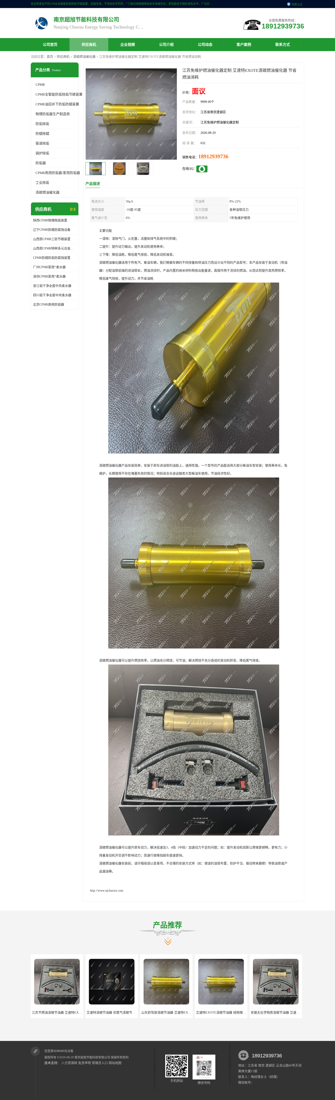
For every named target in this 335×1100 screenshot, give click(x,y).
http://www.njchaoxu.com (106, 890)
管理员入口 (100, 1063)
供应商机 (89, 45)
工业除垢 (42, 182)
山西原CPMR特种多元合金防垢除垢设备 (54, 248)
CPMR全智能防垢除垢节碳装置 (59, 94)
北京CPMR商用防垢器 (48, 304)
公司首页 (50, 45)
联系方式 (282, 45)
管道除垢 (42, 143)
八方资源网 (69, 1063)
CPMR (40, 84)
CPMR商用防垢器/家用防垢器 (58, 173)
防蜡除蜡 (42, 133)
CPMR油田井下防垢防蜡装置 (57, 104)
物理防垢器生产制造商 (53, 114)
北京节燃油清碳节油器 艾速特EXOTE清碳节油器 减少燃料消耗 (240, 1012)
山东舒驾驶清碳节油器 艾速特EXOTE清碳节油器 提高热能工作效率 (79, 1012)
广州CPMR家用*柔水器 (49, 267)
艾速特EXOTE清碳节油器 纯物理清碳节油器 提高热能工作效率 (131, 1012)
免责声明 (84, 1063)
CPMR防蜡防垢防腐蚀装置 (51, 257)
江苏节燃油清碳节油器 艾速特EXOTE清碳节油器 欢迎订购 (292, 1012)
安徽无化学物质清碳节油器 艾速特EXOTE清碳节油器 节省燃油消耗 (189, 1012)
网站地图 (115, 1063)
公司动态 (205, 45)
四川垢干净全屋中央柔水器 (52, 295)
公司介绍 (166, 45)
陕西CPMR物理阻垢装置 (50, 220)
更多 (73, 209)
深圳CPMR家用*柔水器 (49, 276)
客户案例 (244, 45)
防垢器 (41, 163)
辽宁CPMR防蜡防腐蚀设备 (51, 229)
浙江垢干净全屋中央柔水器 (52, 286)
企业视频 (127, 45)
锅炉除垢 (42, 153)
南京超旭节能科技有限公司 (92, 1057)
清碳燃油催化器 (84, 56)
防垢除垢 (42, 124)
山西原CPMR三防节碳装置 (51, 239)
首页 (50, 56)
